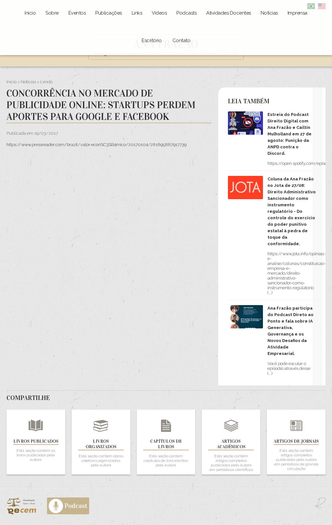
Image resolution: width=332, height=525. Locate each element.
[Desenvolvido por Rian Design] (320, 506)
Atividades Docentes (228, 13)
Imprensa (297, 13)
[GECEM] (26, 512)
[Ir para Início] (166, 58)
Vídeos (159, 13)
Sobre (52, 13)
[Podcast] (68, 512)
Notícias (269, 13)
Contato (181, 40)
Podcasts (186, 13)
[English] (322, 7)
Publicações (108, 13)
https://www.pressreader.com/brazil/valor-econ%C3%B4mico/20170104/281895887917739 (96, 144)
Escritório (151, 40)
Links (137, 13)
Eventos (77, 13)
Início (30, 13)
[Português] (311, 7)
